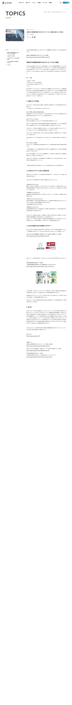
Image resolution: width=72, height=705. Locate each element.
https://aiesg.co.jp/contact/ (32, 336)
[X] (30, 37)
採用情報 (50, 2)
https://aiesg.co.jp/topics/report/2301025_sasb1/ (37, 57)
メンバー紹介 (44, 2)
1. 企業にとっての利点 (11, 55)
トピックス (34, 2)
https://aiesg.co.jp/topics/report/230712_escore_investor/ (39, 266)
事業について (28, 2)
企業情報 (39, 2)
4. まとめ (8, 64)
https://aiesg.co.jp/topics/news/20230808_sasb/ (37, 236)
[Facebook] (32, 37)
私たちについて (21, 2)
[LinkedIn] (34, 37)
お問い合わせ (66, 2)
